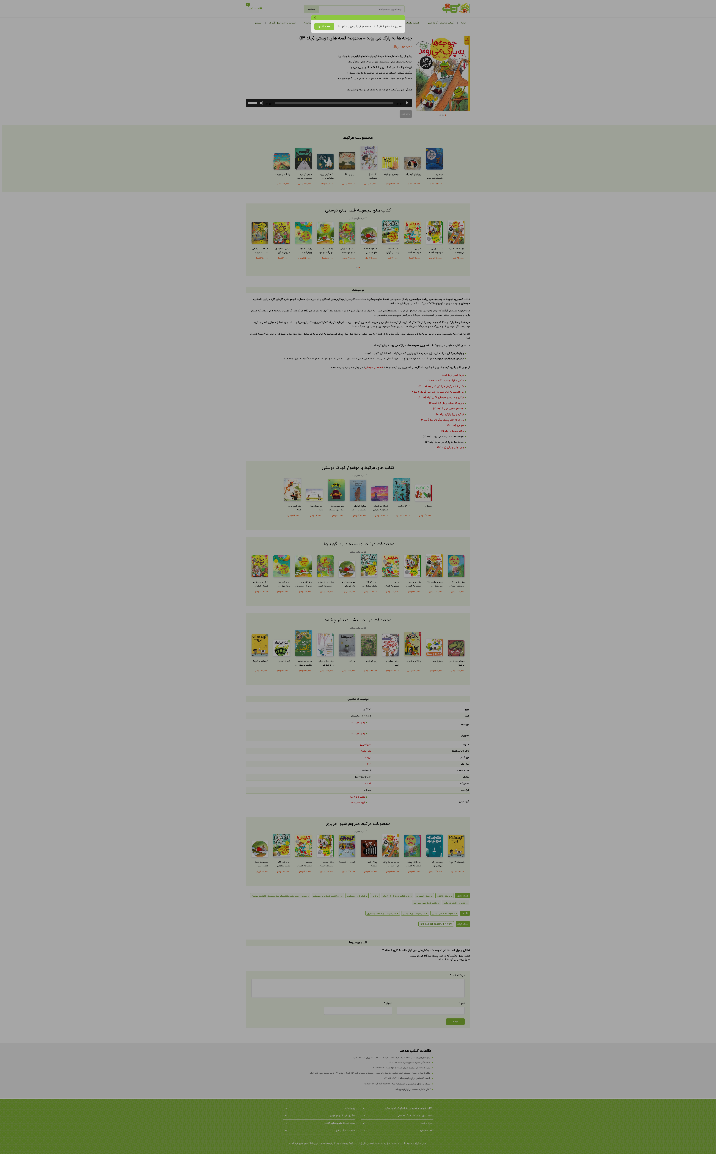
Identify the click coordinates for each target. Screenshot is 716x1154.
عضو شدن (324, 26)
